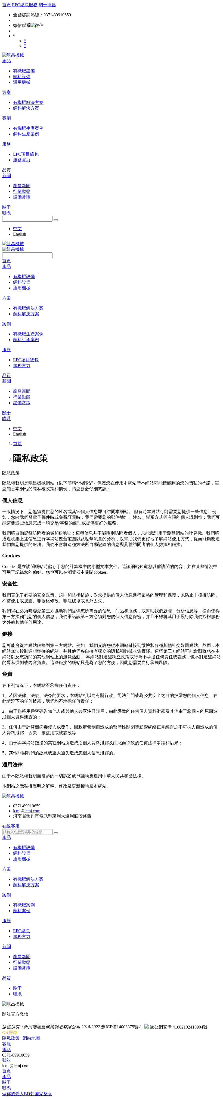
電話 (6, 1049)
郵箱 (6, 1060)
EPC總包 (21, 930)
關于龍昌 (47, 4)
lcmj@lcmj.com (26, 810)
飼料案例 (21, 910)
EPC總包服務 (25, 4)
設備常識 (21, 968)
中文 (17, 228)
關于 (6, 207)
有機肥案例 (24, 905)
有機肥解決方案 (28, 879)
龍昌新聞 (21, 956)
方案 (6, 92)
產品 (6, 60)
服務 (6, 144)
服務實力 (21, 936)
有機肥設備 (24, 847)
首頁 (6, 4)
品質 (6, 170)
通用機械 (21, 859)
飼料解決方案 (26, 884)
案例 (6, 118)
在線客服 (11, 826)
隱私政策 (11, 1038)
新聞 (6, 175)
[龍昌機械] (13, 55)
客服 (6, 1044)
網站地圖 (31, 1038)
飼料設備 (21, 853)
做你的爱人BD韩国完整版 (27, 1093)
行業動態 (21, 962)
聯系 (6, 213)
